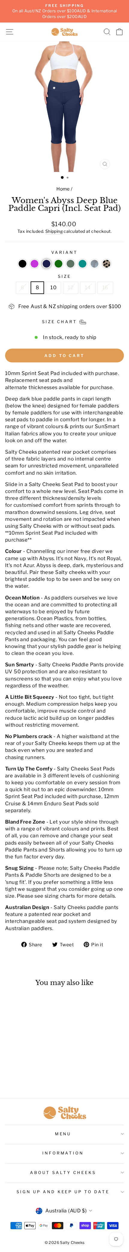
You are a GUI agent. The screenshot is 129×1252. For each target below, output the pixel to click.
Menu (63, 1133)
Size (64, 276)
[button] (22, 263)
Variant (64, 252)
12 (71, 287)
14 (88, 287)
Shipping (54, 231)
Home (63, 189)
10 (53, 287)
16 (105, 287)
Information (63, 1153)
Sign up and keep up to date (63, 1191)
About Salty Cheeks (63, 1172)
